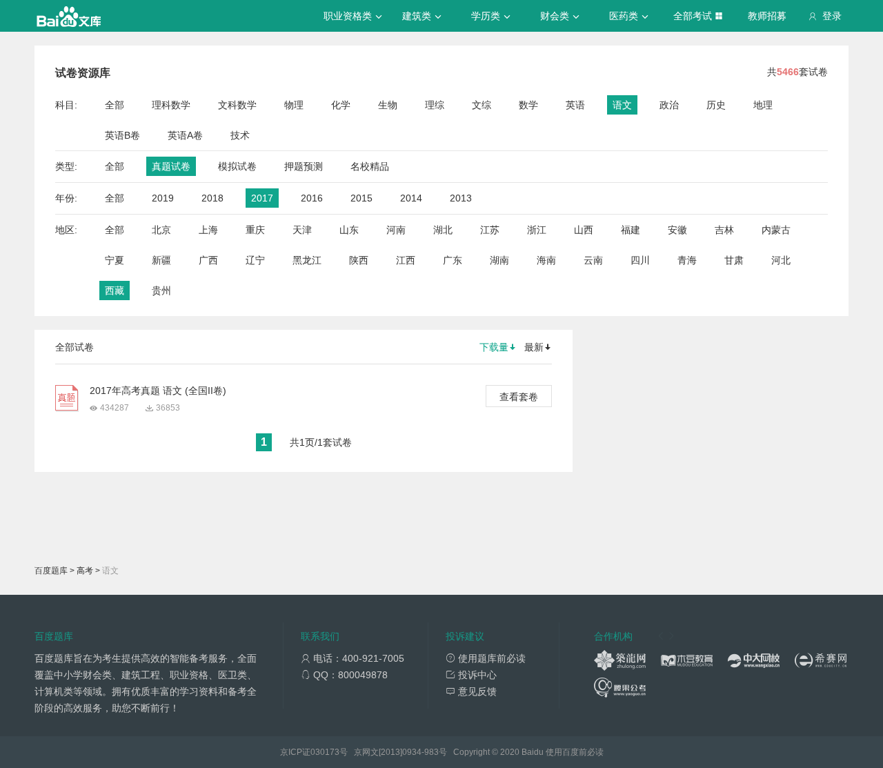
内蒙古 (776, 229)
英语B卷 (122, 135)
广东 (452, 260)
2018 (212, 198)
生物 (387, 104)
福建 (630, 229)
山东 (349, 229)
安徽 (677, 229)
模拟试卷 (237, 166)
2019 (163, 198)
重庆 (255, 229)
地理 (763, 104)
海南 (546, 260)
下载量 (493, 347)
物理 (294, 104)
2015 (361, 198)
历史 (716, 104)
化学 (340, 104)
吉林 (724, 229)
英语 (575, 104)
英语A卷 (185, 135)
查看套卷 (518, 396)
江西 (405, 260)
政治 (669, 104)
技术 (240, 135)
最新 (534, 347)
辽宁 (255, 260)
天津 (302, 229)
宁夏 (114, 260)
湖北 (443, 229)
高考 (85, 570)
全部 (114, 104)
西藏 (114, 290)
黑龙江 (306, 260)
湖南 (499, 260)
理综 (434, 104)
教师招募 (767, 15)
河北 (781, 260)
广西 (208, 260)
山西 (583, 229)
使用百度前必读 (575, 752)
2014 (411, 198)
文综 (481, 104)
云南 (593, 260)
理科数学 (171, 104)
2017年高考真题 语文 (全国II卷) (158, 390)
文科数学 (237, 104)
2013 (461, 198)
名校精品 (369, 166)
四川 (640, 260)
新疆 (161, 260)
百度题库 (51, 570)
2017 (262, 198)
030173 (324, 752)
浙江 (536, 229)
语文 (622, 104)
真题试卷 (171, 166)
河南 (396, 229)
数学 (528, 104)
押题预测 (303, 166)
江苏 (489, 229)
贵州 (161, 290)
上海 (208, 229)
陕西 (358, 260)
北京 (161, 229)
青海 (687, 260)
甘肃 (734, 260)
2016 (312, 198)
